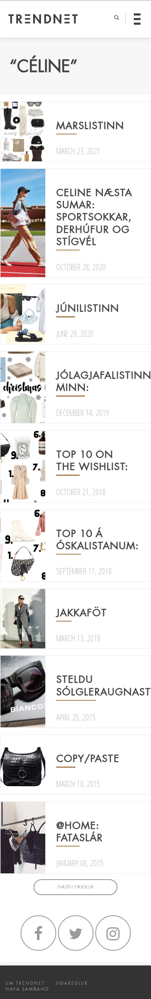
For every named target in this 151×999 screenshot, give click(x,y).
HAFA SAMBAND (27, 989)
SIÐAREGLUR (71, 983)
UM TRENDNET (25, 983)
